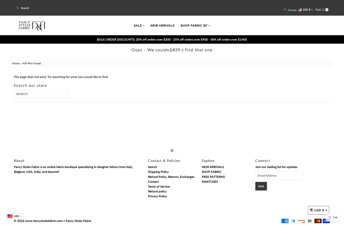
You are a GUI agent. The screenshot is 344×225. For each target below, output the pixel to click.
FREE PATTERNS (213, 177)
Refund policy (157, 191)
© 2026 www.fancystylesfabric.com (38, 221)
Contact (153, 181)
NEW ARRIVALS (162, 25)
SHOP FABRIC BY (194, 25)
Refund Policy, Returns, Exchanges (171, 177)
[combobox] (93, 8)
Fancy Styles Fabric (78, 221)
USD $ (307, 9)
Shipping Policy (158, 172)
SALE (138, 25)
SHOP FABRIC (211, 172)
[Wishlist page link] (177, 3)
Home (16, 63)
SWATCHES (210, 181)
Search (152, 167)
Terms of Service (159, 186)
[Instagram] (172, 150)
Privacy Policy (157, 196)
